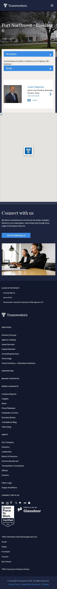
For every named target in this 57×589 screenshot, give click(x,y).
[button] (28, 151)
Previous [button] (6, 94)
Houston (5, 557)
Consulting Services (10, 354)
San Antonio (6, 562)
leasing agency (9, 293)
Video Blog (6, 427)
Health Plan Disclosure (31, 584)
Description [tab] (11, 54)
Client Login (7, 483)
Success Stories (8, 418)
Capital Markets (8, 349)
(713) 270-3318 (33, 96)
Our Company (8, 442)
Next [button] (50, 94)
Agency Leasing (9, 340)
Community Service (10, 461)
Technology (7, 359)
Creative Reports (9, 394)
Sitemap (45, 584)
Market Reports (10, 378)
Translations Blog (9, 422)
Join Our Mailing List (16, 235)
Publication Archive (10, 413)
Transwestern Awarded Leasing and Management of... (23, 302)
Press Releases (8, 408)
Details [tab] (9, 68)
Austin (4, 542)
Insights (5, 399)
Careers (5, 475)
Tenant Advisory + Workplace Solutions (18, 363)
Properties (8, 371)
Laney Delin (7, 297)
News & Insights (10, 386)
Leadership (6, 452)
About (5, 434)
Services (6, 327)
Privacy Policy (14, 584)
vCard (34, 100)
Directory (6, 447)
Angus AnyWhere (9, 488)
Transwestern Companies (13, 466)
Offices (5, 470)
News (4, 403)
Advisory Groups (9, 335)
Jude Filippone (36, 87)
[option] (28, 94)
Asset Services (8, 344)
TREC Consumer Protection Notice (15, 569)
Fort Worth (6, 552)
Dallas (4, 547)
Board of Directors (9, 456)
